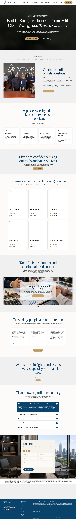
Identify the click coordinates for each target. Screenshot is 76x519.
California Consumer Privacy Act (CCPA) (60, 508)
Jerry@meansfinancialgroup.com (16, 216)
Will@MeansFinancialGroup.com (57, 216)
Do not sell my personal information (50, 509)
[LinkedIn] (8, 509)
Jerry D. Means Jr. (15, 209)
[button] (23, 2)
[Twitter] (6, 509)
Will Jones (53, 209)
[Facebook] (4, 509)
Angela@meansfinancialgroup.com (37, 216)
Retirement (23, 502)
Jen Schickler (34, 240)
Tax (21, 508)
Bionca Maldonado (56, 240)
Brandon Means (14, 240)
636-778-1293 (12, 213)
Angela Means (34, 209)
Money (22, 509)
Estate (22, 505)
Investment (23, 504)
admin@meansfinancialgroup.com (10, 507)
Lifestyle (22, 511)
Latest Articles (23, 512)
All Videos (22, 514)
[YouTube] (10, 509)
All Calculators (23, 515)
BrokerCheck (52, 501)
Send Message (28, 469)
